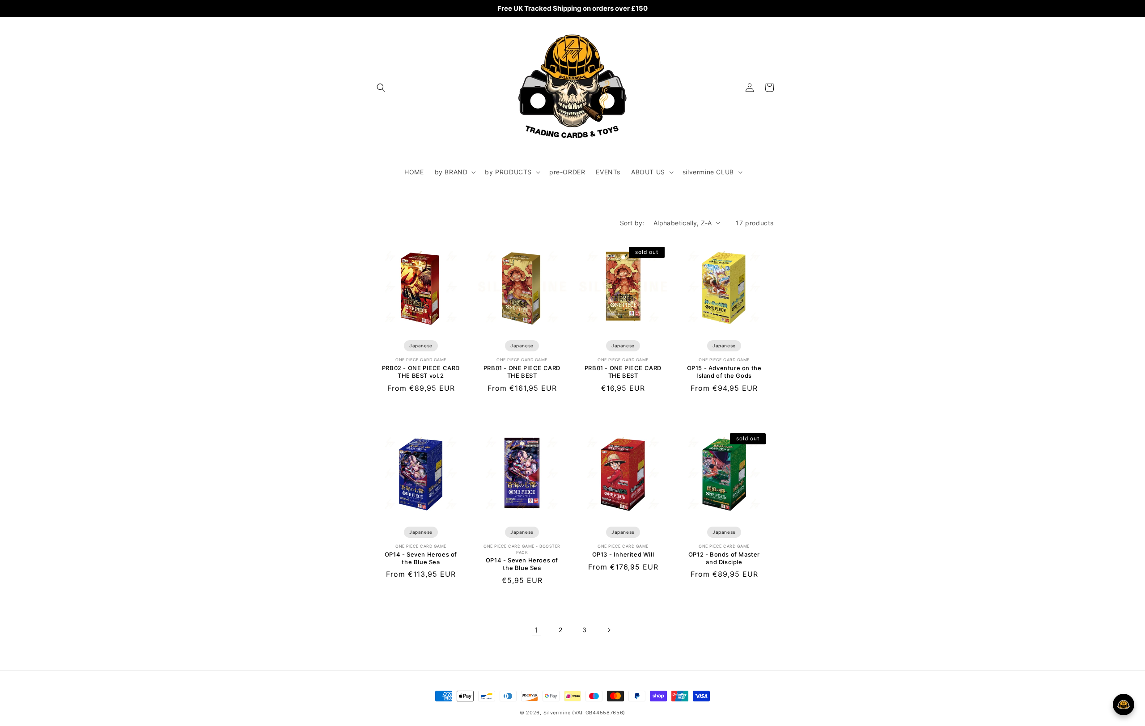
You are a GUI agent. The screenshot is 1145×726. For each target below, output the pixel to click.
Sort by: (632, 223)
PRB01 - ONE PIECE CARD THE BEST (521, 371)
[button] (381, 87)
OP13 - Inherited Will (623, 554)
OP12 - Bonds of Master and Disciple (724, 558)
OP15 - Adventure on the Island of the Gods (724, 371)
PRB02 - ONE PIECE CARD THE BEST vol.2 (421, 371)
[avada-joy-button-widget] (1123, 704)
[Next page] (609, 630)
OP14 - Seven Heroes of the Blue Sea (421, 558)
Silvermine (557, 712)
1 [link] (536, 629)
